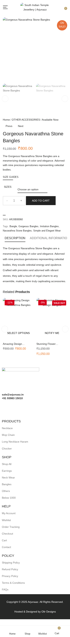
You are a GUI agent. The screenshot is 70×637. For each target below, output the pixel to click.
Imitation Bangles (49, 226)
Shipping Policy (11, 562)
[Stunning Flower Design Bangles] (51, 318)
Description (15, 238)
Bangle (13, 226)
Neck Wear (8, 477)
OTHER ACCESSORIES (26, 119)
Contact (6, 547)
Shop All (6, 464)
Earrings (7, 470)
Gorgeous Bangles (28, 226)
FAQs (5, 589)
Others (6, 490)
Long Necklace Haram (15, 441)
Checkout (7, 533)
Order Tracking (11, 526)
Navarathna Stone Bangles (17, 230)
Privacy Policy (10, 576)
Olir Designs (48, 611)
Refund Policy (10, 569)
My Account (8, 513)
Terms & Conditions (13, 582)
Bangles (6, 484)
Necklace (7, 428)
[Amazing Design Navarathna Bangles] (18, 318)
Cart (4, 540)
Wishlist (6, 520)
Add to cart (41, 200)
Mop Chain (8, 434)
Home (6, 119)
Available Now (50, 119)
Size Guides (10, 177)
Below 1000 (9, 497)
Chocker (7, 448)
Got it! (55, 6)
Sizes (7, 186)
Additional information (49, 238)
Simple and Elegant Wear (47, 230)
